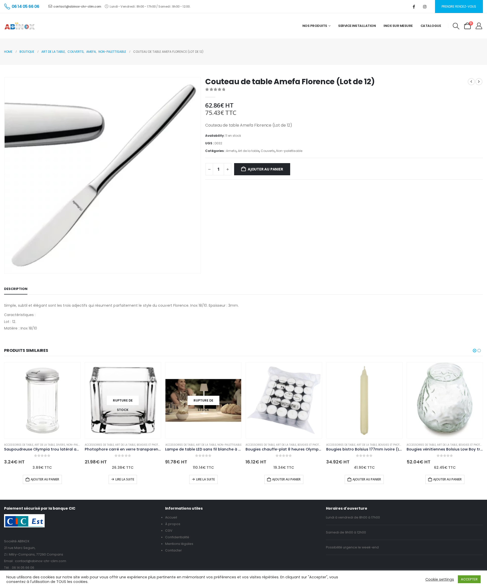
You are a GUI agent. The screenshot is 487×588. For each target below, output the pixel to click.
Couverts (268, 151)
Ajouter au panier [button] (45, 479)
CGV (168, 530)
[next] (478, 81)
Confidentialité (177, 537)
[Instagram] (424, 6)
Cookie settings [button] (439, 579)
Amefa (231, 151)
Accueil (171, 517)
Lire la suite (124, 479)
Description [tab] (15, 288)
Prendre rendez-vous (459, 6)
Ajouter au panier (265, 169)
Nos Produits (314, 25)
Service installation (357, 25)
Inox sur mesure (398, 25)
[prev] (471, 81)
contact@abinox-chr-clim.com (77, 6)
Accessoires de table (18, 445)
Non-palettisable (289, 151)
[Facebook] (414, 6)
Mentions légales (179, 544)
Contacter (173, 550)
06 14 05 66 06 (23, 567)
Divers (60, 445)
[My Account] (479, 26)
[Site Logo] (19, 26)
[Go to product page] (42, 400)
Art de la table (248, 151)
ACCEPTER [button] (469, 579)
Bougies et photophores (153, 445)
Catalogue (431, 25)
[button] (456, 26)
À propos (172, 524)
